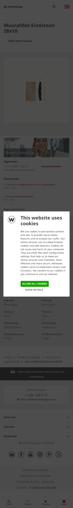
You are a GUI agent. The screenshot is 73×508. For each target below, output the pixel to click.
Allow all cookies (34, 283)
